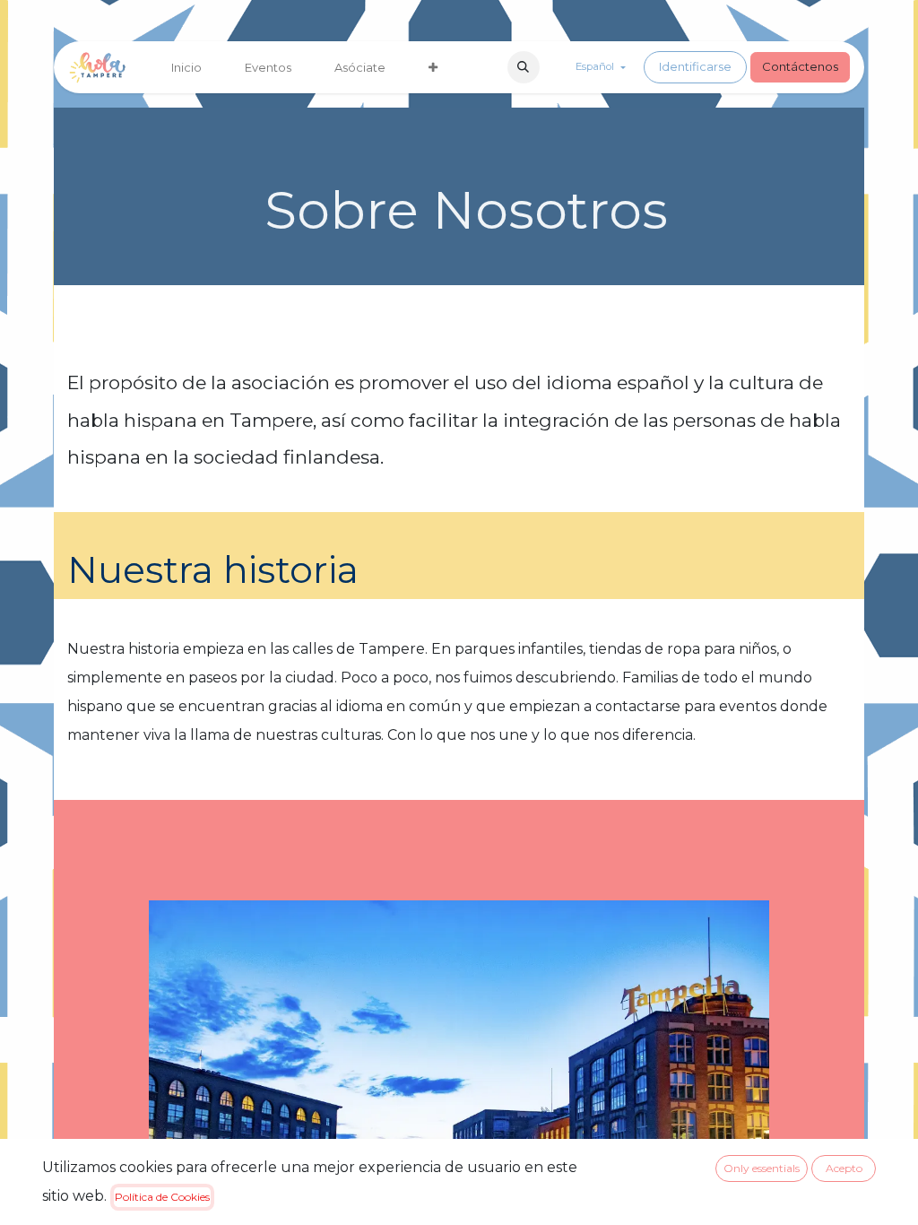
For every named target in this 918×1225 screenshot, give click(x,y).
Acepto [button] (844, 1168)
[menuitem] (186, 67)
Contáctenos (800, 66)
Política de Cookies (162, 1196)
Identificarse (695, 66)
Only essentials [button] (761, 1168)
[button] (523, 67)
